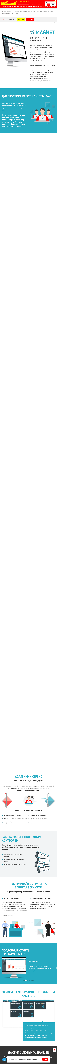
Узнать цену (21, 19)
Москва (38, 4)
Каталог (9, 6)
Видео (46, 6)
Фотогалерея (29, 6)
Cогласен (45, 1059)
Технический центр (21, 6)
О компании (3, 6)
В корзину (30, 19)
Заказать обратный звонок (23, 4)
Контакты (42, 6)
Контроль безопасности (42, 11)
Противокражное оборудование (27, 11)
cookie (17, 1057)
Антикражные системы (7, 11)
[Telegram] (4, 1059)
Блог (38, 6)
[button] (6, 967)
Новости (35, 6)
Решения (14, 6)
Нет (53, 4)
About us (52, 6)
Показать (3, 1062)
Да (48, 4)
